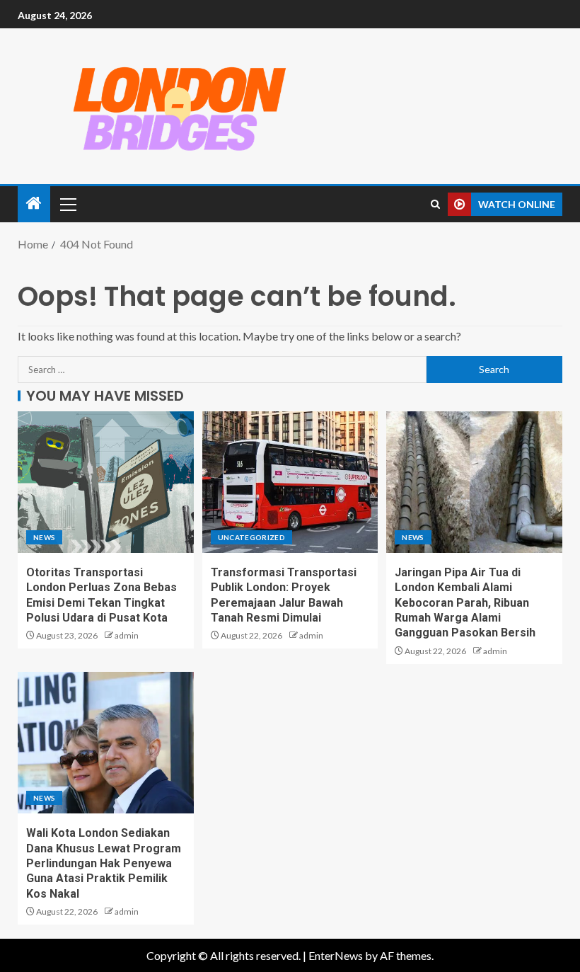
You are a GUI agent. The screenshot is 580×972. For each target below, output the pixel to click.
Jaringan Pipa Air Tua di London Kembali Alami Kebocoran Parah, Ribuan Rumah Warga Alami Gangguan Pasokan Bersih (465, 602)
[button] (67, 204)
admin (127, 635)
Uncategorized (252, 537)
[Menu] (67, 204)
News (44, 537)
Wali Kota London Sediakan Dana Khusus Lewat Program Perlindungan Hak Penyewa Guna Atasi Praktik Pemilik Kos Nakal (103, 863)
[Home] (34, 203)
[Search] (435, 204)
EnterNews (335, 955)
